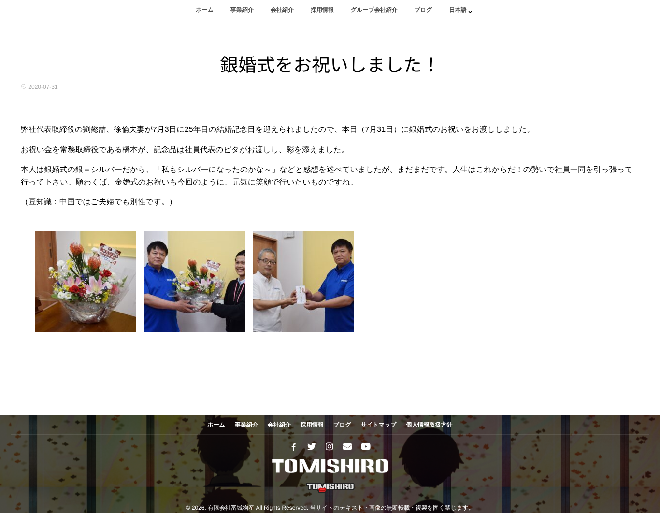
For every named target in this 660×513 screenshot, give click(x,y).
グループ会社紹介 (374, 9)
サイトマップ (379, 424)
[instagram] (329, 447)
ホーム (205, 9)
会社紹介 (282, 9)
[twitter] (311, 447)
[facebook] (294, 447)
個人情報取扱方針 (429, 424)
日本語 (458, 9)
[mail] (347, 447)
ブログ (423, 9)
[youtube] (365, 447)
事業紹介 (242, 9)
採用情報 (322, 9)
